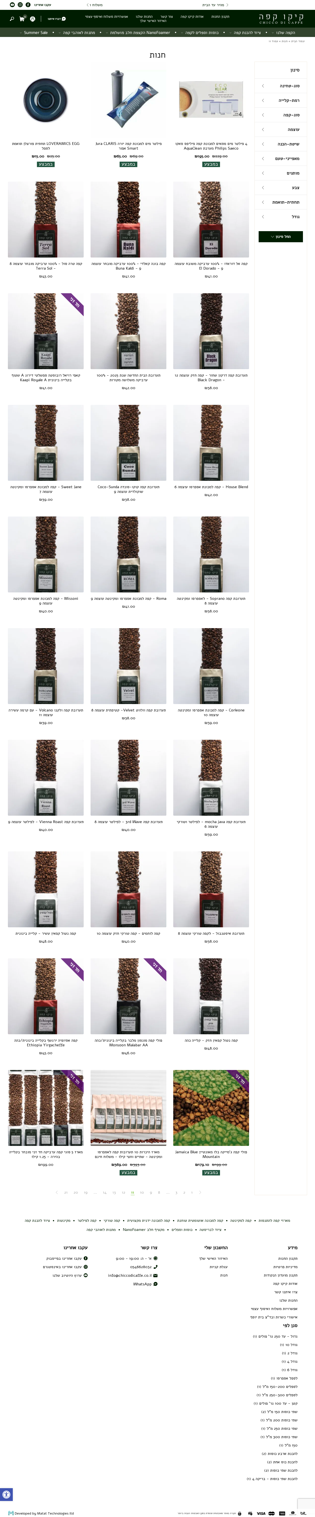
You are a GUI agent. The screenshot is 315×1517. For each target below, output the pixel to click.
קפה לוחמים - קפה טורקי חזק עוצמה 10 (128, 933)
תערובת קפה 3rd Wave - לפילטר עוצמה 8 (128, 822)
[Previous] (227, 4)
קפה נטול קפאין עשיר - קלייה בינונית (46, 933)
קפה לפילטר (87, 1220)
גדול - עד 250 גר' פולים (278, 1336)
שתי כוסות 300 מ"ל (282, 1437)
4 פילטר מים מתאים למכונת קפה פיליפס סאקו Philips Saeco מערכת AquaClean (211, 146)
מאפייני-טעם (287, 158)
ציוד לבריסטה (210, 1229)
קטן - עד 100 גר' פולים (278, 1403)
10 (142, 1192)
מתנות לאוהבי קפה (79, 32)
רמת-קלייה (289, 100)
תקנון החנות (220, 17)
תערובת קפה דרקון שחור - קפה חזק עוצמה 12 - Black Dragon (211, 378)
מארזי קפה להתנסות (274, 1220)
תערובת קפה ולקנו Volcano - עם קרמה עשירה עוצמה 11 (46, 712)
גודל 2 (292, 1353)
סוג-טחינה (289, 86)
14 (105, 1192)
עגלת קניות (219, 1267)
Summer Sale (36, 32)
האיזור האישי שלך (153, 21)
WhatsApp (142, 1284)
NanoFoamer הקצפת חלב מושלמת (140, 32)
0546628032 (141, 1267)
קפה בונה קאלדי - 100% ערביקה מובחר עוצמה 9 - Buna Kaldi (129, 266)
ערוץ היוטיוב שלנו (67, 1275)
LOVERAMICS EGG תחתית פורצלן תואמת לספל (45, 146)
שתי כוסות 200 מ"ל (282, 1420)
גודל (295, 217)
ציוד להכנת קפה (247, 32)
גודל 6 (292, 1370)
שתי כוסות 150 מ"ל (282, 1411)
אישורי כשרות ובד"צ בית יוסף (274, 1317)
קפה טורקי (112, 1220)
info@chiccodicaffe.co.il (130, 1275)
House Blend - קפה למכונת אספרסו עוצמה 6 (211, 487)
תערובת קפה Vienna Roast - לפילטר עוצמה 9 (46, 822)
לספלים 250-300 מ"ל (280, 1395)
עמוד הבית (298, 41)
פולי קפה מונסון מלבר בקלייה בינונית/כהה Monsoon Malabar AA (128, 1043)
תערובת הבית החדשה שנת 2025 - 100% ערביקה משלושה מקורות (128, 378)
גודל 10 (291, 1344)
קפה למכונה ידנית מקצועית (148, 1220)
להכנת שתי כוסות (284, 1470)
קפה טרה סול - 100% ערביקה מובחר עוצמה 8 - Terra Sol (46, 266)
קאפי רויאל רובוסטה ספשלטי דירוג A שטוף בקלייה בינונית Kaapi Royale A (46, 378)
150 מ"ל (291, 1445)
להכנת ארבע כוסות (283, 1453)
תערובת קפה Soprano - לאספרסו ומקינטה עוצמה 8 (211, 601)
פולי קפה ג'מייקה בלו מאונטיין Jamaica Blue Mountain (211, 1154)
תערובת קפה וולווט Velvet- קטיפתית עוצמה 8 (128, 710)
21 (66, 1192)
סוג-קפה (291, 115)
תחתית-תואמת (285, 202)
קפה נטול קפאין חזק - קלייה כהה (211, 1040)
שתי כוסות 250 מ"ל (282, 1428)
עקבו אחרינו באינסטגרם (62, 1267)
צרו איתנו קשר (286, 1292)
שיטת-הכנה (288, 144)
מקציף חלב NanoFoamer (143, 1229)
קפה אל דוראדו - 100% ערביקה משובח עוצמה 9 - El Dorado (211, 266)
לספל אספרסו (287, 1378)
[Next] (87, 4)
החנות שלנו (144, 17)
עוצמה (293, 129)
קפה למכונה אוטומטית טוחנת (200, 1220)
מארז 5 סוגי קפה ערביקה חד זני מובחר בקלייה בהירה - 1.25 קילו (46, 1154)
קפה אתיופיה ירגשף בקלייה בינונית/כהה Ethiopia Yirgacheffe (46, 1043)
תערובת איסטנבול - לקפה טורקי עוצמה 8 (211, 933)
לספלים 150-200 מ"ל (280, 1386)
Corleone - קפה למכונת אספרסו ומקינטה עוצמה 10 (211, 712)
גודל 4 (292, 1361)
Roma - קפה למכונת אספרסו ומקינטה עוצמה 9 (128, 598)
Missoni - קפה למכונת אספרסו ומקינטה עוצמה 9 (45, 601)
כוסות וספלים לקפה (202, 32)
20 (76, 1192)
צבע (295, 187)
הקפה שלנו (285, 32)
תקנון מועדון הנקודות (281, 1275)
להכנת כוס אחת (285, 1462)
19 (86, 1192)
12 (123, 1192)
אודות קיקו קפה (192, 17)
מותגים (293, 173)
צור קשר (166, 17)
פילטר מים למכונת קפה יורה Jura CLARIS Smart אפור (128, 146)
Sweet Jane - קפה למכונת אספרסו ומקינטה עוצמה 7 (45, 489)
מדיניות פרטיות (285, 1267)
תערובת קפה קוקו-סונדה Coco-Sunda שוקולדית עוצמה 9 (128, 489)
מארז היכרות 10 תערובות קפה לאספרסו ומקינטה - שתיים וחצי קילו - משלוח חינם (128, 1154)
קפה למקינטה (241, 1220)
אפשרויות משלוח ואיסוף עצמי (106, 17)
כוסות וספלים (182, 1229)
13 (114, 1192)
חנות (285, 41)
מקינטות (63, 1220)
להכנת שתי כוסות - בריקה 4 (275, 1479)
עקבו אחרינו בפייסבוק (64, 1258)
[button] (6, 1494)
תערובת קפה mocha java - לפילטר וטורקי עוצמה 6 (211, 824)
